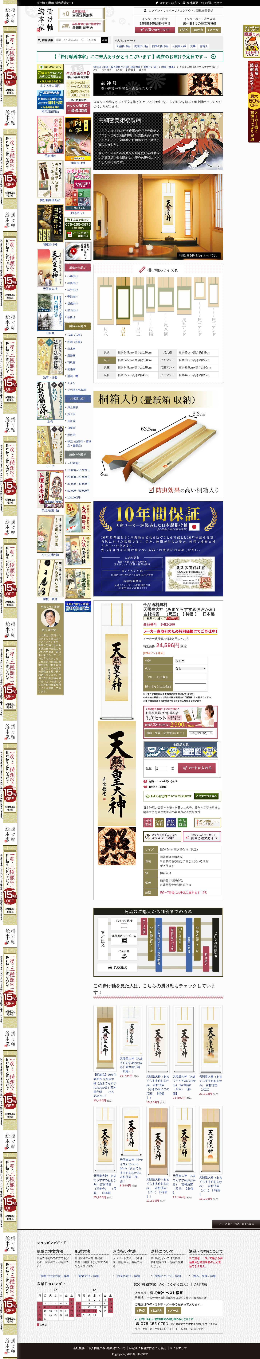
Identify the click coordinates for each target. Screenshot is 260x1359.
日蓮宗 (71, 427)
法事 (192, 46)
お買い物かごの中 (157, 29)
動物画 (71, 369)
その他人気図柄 (76, 389)
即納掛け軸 (123, 46)
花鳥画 (71, 362)
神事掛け (72, 283)
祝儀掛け (72, 303)
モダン (71, 383)
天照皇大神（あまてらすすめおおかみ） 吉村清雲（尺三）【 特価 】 (210, 1186)
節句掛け (72, 310)
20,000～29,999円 (78, 476)
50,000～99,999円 (78, 490)
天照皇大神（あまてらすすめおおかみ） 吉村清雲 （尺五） (210, 1083)
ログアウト (186, 10)
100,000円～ (75, 497)
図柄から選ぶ (151, 67)
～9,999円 (73, 463)
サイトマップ (178, 1348)
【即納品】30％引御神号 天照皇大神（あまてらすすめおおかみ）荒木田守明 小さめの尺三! (104, 1085)
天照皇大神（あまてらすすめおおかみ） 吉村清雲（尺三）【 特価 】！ (157, 1188)
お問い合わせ (213, 2)
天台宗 (71, 434)
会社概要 (192, 2)
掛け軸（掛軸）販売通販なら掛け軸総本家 (116, 67)
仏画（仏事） (75, 335)
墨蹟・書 (72, 376)
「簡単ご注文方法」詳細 (53, 1276)
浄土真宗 (72, 407)
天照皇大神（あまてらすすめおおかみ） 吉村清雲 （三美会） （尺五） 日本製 (104, 1184)
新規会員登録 (204, 10)
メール (214, 29)
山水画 (71, 348)
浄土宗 (71, 414)
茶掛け (71, 317)
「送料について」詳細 (166, 1276)
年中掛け (72, 289)
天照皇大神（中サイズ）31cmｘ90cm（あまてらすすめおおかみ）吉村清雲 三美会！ (131, 1170)
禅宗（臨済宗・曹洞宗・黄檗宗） (79, 443)
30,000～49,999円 (78, 483)
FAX (185, 29)
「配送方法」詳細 (87, 1276)
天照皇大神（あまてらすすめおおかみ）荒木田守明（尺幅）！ (131, 1065)
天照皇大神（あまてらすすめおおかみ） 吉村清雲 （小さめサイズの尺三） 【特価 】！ (157, 1087)
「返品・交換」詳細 (203, 1276)
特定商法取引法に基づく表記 (147, 1348)
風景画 (71, 355)
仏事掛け (72, 276)
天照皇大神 (179, 46)
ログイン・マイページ (163, 10)
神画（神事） (75, 341)
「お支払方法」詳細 (127, 1276)
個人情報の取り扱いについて (106, 1348)
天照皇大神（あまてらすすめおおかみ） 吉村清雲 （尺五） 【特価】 (184, 1085)
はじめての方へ (170, 2)
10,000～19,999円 (78, 470)
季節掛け (72, 296)
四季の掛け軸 (160, 46)
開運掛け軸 (141, 46)
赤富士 (204, 46)
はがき (198, 29)
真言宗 (71, 421)
